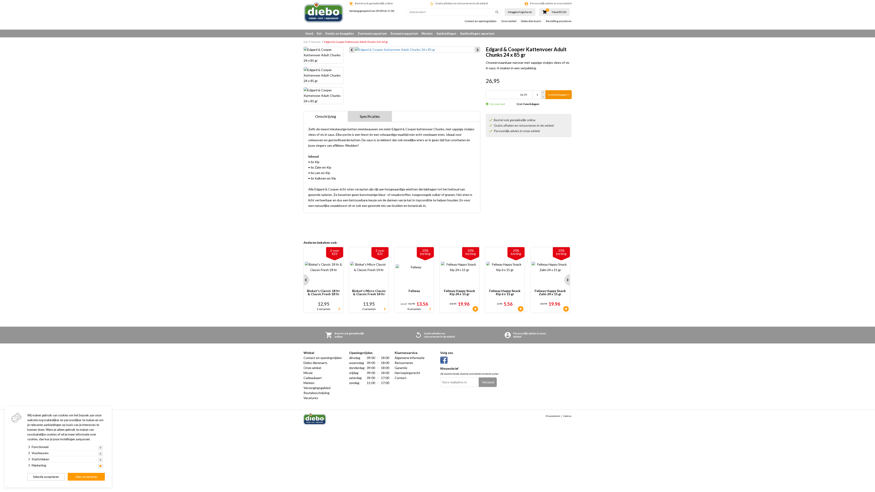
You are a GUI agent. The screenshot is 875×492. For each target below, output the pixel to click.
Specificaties (370, 116)
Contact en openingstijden (481, 21)
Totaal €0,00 (558, 12)
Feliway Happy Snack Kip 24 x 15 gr (459, 292)
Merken (427, 33)
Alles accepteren (86, 477)
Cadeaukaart (313, 378)
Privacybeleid (553, 416)
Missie (308, 373)
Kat (319, 33)
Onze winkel (508, 21)
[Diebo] (324, 12)
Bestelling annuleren (558, 21)
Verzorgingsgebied (317, 388)
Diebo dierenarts (531, 21)
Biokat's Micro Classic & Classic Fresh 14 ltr (369, 292)
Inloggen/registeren (520, 12)
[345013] (566, 309)
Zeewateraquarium (404, 33)
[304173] (520, 309)
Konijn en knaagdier (339, 33)
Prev (303, 280)
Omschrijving (325, 116)
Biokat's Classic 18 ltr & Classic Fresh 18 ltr (323, 292)
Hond (309, 33)
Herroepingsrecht (407, 373)
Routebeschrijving (316, 393)
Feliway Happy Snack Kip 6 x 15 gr (504, 292)
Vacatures (311, 398)
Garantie (401, 368)
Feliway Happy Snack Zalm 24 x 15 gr (550, 292)
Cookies (567, 416)
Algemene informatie (410, 358)
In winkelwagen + (558, 94)
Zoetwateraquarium (372, 33)
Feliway (414, 291)
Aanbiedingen (446, 33)
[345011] (475, 309)
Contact (401, 378)
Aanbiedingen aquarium (477, 33)
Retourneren (404, 363)
